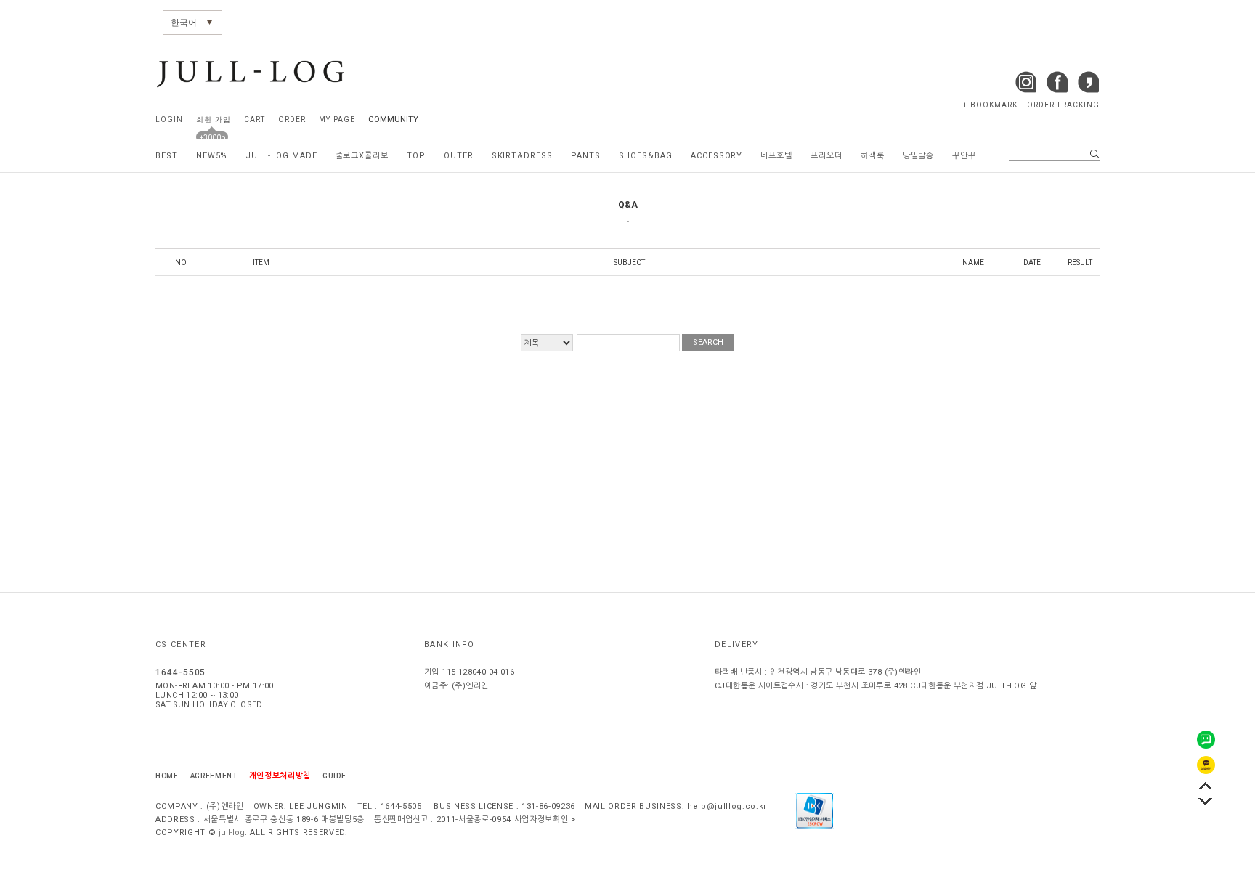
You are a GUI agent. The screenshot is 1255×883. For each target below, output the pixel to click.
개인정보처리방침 (280, 776)
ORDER (292, 119)
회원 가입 (213, 119)
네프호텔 (776, 155)
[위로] (1205, 785)
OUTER (459, 155)
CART (254, 119)
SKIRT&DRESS (522, 155)
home (167, 776)
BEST (166, 155)
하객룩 (873, 155)
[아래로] (1205, 801)
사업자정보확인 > (545, 819)
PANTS (586, 155)
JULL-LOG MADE (281, 155)
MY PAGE (336, 119)
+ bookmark (990, 105)
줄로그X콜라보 (362, 155)
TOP (416, 155)
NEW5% (212, 155)
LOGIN (169, 119)
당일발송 (919, 155)
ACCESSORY (716, 155)
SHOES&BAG (646, 155)
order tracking (1063, 105)
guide (334, 776)
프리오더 (826, 155)
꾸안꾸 (964, 155)
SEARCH (708, 342)
